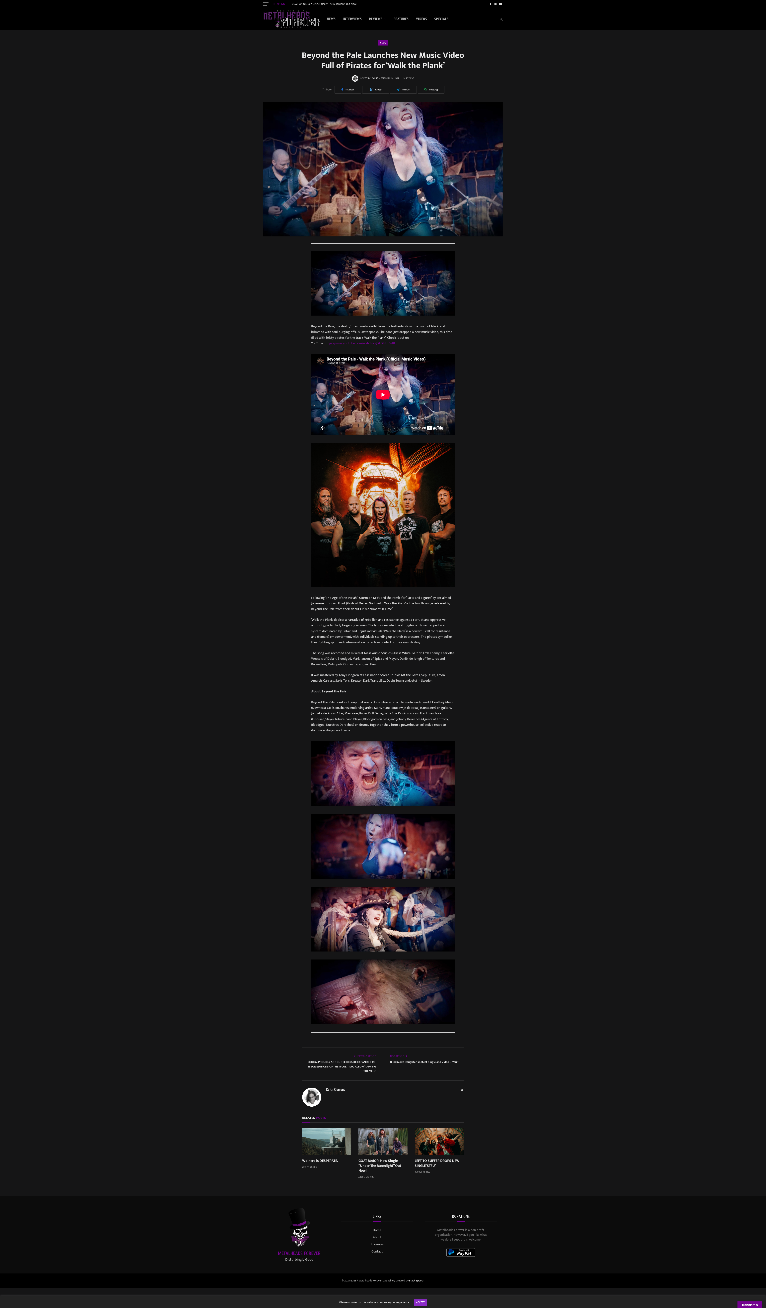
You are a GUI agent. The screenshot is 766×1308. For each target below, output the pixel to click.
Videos (421, 19)
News (331, 19)
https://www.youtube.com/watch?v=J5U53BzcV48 (360, 343)
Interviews (352, 19)
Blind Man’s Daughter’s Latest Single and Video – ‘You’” (424, 1061)
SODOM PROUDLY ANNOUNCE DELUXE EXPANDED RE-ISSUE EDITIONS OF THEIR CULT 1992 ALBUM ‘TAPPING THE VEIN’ (342, 1066)
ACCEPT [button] (420, 1302)
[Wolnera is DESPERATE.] (326, 1141)
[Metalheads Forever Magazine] (291, 19)
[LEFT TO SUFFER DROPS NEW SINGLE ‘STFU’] (439, 1141)
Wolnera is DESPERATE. (320, 1160)
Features (401, 19)
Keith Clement (370, 78)
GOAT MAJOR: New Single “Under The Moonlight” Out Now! (324, 4)
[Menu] (265, 4)
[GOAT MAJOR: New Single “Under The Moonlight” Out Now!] (383, 1141)
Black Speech (416, 1280)
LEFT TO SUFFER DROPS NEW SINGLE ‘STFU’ (437, 1163)
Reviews (376, 19)
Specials (441, 19)
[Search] (501, 19)
